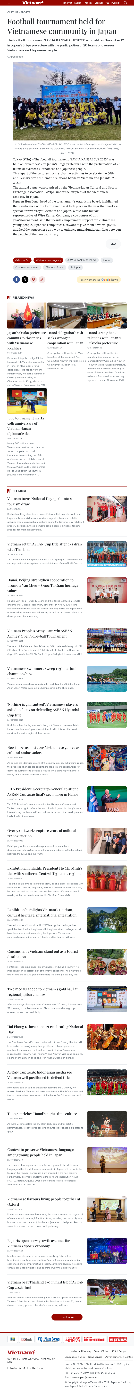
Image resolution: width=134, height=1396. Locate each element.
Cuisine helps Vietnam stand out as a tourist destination (42, 954)
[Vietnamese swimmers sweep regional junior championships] (107, 679)
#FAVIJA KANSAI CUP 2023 (82, 260)
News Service (95, 1356)
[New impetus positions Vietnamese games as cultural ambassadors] (107, 758)
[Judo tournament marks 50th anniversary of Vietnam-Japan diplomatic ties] (27, 401)
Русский (115, 3)
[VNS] (37, 1339)
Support (123, 1351)
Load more (67, 1317)
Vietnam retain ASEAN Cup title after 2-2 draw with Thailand (44, 547)
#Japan (107, 260)
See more (20, 491)
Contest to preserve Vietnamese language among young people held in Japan (40, 1152)
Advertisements (113, 1356)
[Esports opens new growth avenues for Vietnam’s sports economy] (107, 1251)
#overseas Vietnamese (27, 267)
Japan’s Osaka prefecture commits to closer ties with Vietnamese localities (26, 340)
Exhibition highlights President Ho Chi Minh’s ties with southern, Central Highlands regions (44, 871)
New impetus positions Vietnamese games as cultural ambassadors (43, 750)
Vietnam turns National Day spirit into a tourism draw (39, 501)
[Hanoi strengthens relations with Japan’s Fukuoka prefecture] (107, 315)
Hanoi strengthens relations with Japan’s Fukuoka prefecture (104, 337)
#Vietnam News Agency (48, 260)
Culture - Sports (18, 12)
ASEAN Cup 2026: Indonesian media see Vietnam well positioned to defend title (39, 1075)
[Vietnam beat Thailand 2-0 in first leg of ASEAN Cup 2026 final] (107, 1292)
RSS (114, 1351)
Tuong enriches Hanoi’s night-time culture (42, 1113)
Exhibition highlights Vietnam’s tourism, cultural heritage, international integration (41, 912)
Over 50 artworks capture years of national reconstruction (41, 833)
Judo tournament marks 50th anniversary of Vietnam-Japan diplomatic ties (25, 426)
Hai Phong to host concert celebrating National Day (45, 1029)
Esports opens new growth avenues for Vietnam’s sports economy (38, 1243)
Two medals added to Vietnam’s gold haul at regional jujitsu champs (42, 991)
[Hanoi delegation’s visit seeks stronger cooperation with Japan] (67, 315)
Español (99, 2)
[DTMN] (83, 1339)
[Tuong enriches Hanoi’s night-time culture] (107, 1124)
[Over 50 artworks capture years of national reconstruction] (107, 841)
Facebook (16, 279)
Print (33, 279)
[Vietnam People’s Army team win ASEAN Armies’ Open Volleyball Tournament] (107, 641)
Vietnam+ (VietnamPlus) (33, 2)
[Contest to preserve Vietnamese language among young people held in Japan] (107, 1160)
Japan (77, 267)
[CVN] (60, 1339)
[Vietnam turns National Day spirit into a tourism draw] (107, 509)
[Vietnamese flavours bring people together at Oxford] (107, 1209)
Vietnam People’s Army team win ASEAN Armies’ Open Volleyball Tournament (39, 633)
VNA (82, 1356)
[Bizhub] (15, 1339)
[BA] (106, 1339)
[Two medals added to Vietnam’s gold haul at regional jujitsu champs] (107, 999)
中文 (107, 3)
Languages (71, 1356)
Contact (129, 1356)
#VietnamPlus (22, 260)
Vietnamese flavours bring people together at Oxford (43, 1201)
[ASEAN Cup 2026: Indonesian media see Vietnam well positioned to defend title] (107, 1082)
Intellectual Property (80, 1351)
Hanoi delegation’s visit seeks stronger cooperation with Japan (65, 337)
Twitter (25, 279)
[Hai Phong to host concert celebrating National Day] (107, 1037)
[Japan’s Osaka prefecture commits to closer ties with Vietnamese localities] (27, 315)
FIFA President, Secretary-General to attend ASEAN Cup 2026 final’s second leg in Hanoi (43, 791)
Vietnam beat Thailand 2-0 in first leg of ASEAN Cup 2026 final (45, 1285)
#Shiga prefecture (54, 267)
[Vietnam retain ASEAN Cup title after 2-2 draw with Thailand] (107, 554)
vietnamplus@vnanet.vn (84, 1377)
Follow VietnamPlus (90, 279)
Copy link (42, 279)
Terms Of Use (101, 1351)
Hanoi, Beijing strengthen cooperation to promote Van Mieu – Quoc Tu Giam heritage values (42, 585)
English (77, 2)
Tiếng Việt (67, 2)
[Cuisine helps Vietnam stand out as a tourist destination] (107, 962)
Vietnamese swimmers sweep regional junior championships (43, 671)
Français (88, 2)
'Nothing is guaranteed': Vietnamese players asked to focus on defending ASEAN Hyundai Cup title (43, 709)
